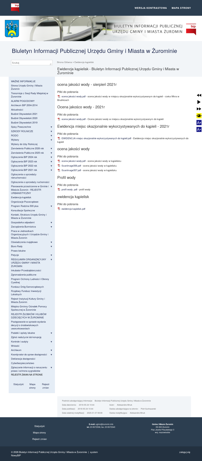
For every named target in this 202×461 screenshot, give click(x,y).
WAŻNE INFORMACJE (23, 81)
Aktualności (17, 109)
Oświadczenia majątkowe (24, 242)
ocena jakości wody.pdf (73, 96)
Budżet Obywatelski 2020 (24, 118)
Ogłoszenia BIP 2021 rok (24, 169)
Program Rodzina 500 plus (25, 206)
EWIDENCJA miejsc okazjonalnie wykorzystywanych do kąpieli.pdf (96, 138)
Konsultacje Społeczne (23, 210)
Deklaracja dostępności (23, 358)
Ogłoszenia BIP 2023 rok (24, 161)
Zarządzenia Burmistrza (23, 226)
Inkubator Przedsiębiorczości (26, 270)
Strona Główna (64, 62)
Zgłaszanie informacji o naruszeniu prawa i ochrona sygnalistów (29, 369)
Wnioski (15, 345)
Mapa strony (181, 8)
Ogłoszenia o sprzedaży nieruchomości (23, 176)
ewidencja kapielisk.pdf (73, 208)
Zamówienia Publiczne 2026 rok (27, 148)
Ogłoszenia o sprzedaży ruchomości (30, 182)
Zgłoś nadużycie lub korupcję (26, 337)
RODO (14, 135)
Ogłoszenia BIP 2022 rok (24, 165)
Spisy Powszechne (21, 126)
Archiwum (16, 350)
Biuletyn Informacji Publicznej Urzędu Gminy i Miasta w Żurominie (94, 50)
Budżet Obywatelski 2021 (24, 113)
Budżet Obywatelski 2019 (24, 122)
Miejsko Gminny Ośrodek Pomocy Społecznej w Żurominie (29, 308)
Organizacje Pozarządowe (24, 201)
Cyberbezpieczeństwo (22, 363)
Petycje (15, 254)
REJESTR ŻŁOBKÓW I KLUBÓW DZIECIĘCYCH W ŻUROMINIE (28, 315)
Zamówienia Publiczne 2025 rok (27, 152)
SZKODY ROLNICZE (22, 131)
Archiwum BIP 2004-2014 (24, 105)
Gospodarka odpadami (23, 222)
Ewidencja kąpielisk (84, 62)
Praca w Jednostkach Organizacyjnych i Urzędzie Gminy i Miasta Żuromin (29, 234)
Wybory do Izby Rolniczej (24, 144)
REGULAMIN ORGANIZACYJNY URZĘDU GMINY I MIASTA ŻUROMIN (28, 263)
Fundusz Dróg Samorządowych (27, 286)
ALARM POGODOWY (23, 100)
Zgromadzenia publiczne (23, 274)
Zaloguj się (184, 452)
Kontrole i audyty (19, 341)
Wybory (15, 139)
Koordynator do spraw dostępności (29, 354)
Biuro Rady (17, 246)
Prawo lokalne (18, 250)
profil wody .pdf (69, 189)
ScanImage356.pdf (71, 165)
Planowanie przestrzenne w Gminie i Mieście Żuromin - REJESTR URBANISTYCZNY (30, 190)
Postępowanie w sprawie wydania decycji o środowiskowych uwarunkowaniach (28, 325)
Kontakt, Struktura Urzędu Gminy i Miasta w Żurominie (29, 216)
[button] (199, 95)
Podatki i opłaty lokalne (23, 332)
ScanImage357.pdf (71, 170)
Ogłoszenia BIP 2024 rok (24, 157)
